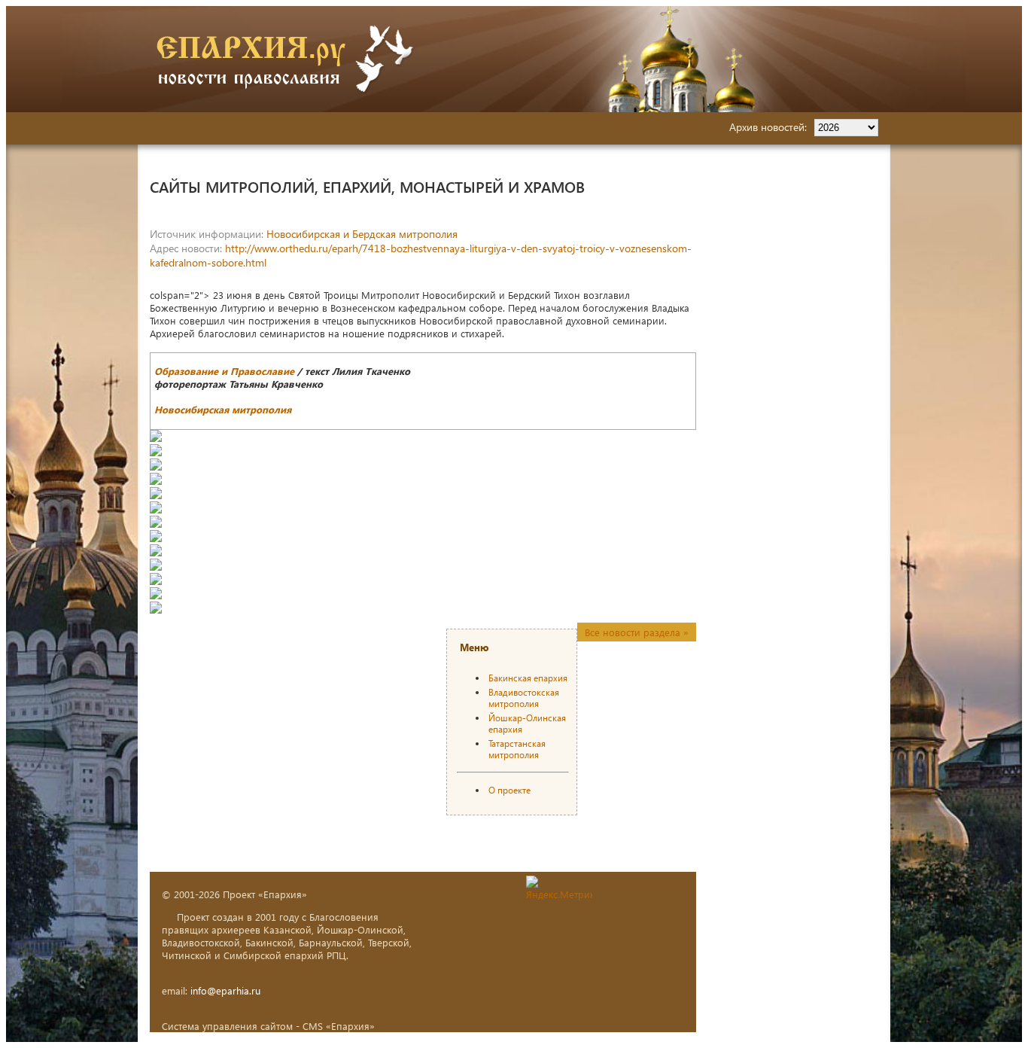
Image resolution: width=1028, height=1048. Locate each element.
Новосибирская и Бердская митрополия (362, 234)
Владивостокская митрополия (523, 698)
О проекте (509, 790)
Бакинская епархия (527, 678)
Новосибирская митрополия (222, 409)
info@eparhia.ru (225, 990)
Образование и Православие (224, 370)
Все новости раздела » (637, 632)
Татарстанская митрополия (517, 749)
